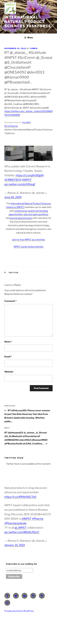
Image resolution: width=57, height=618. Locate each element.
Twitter (13, 273)
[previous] (8, 153)
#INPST (27, 179)
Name (8, 341)
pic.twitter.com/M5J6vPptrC (21, 532)
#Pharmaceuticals (15, 523)
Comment (10, 301)
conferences (20, 211)
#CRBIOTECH (12, 179)
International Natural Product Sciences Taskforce (27, 21)
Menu (30, 37)
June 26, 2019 (12, 197)
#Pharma (37, 518)
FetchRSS (26, 122)
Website (8, 371)
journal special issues (21, 218)
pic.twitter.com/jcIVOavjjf (19, 184)
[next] (48, 153)
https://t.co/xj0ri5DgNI (30, 175)
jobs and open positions (36, 214)
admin (34, 48)
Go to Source (11, 126)
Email (8, 356)
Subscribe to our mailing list (21, 564)
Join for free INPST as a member (28, 239)
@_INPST (20, 527)
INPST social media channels (28, 246)
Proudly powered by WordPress (19, 611)
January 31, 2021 (14, 545)
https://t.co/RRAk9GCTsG (20, 496)
